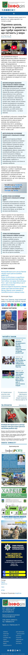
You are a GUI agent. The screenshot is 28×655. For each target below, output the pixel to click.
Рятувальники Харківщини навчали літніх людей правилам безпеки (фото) (21, 396)
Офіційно (6, 641)
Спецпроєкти (7, 645)
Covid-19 (5, 635)
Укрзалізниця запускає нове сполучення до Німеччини (6, 395)
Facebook (18, 185)
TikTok (15, 190)
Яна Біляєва (8, 37)
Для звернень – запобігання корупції (20, 633)
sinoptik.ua (18, 593)
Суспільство (7, 637)
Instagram (16, 187)
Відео (5, 17)
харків (23, 301)
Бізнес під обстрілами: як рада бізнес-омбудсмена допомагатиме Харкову (21, 363)
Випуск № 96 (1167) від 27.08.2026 (14, 485)
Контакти (19, 643)
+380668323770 (9, 622)
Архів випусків (22, 405)
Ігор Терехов (9, 299)
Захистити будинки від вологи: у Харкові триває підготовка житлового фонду (14, 439)
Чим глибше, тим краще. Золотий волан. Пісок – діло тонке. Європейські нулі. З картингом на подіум (13, 283)
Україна (5, 631)
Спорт (5, 639)
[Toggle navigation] (14, 13)
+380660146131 (9, 610)
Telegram (8, 187)
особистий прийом (13, 301)
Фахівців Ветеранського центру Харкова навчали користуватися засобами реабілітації (13, 273)
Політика (6, 633)
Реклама (18, 641)
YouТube (8, 190)
